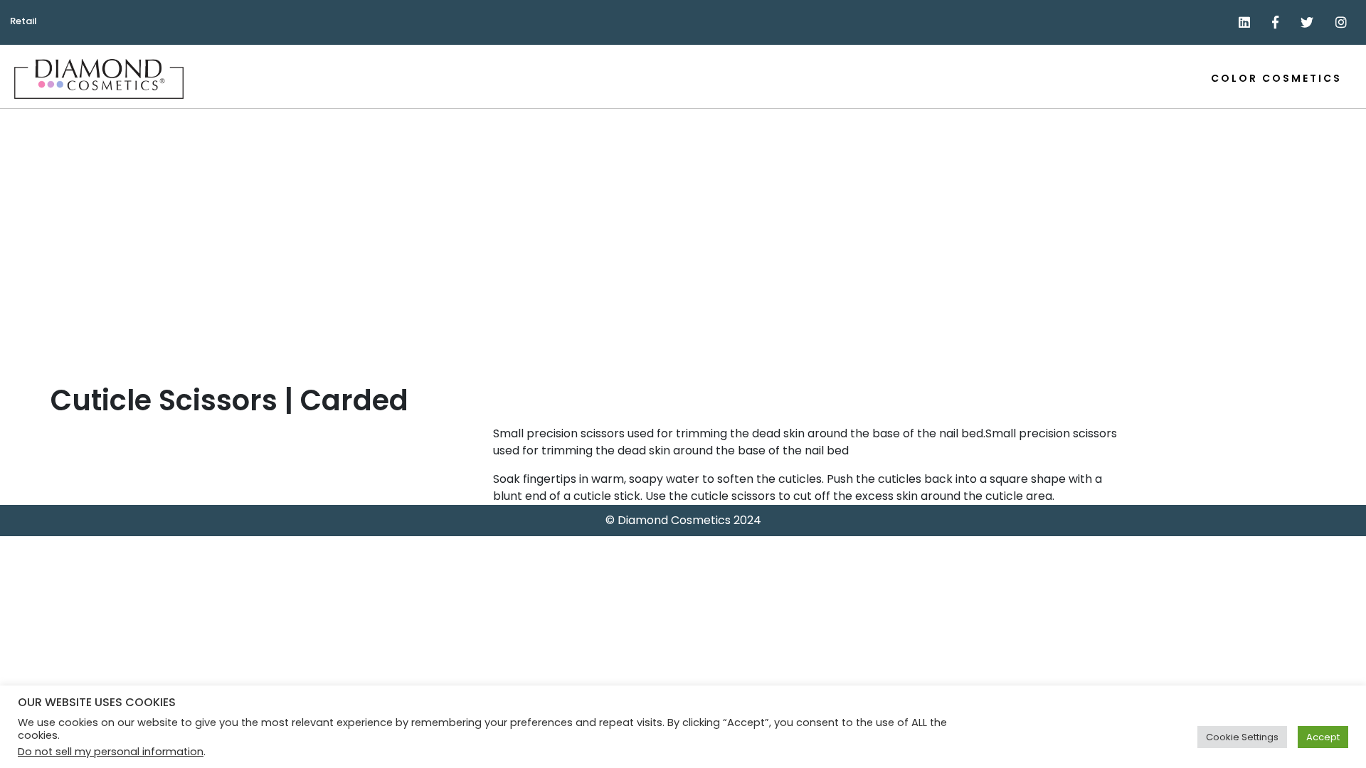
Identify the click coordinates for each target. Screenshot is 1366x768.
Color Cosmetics (1276, 78)
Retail (23, 21)
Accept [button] (1323, 737)
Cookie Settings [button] (1242, 737)
